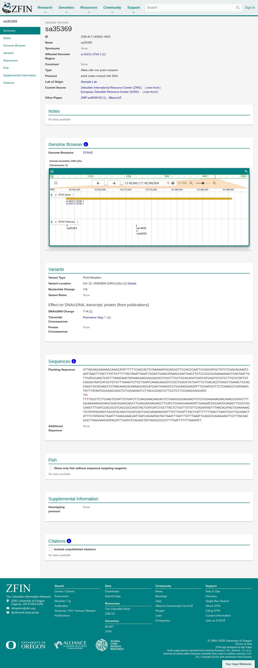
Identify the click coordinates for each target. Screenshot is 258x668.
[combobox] (193, 7)
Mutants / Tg (63, 601)
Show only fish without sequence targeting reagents (90, 468)
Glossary (211, 596)
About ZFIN (213, 605)
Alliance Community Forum (172, 605)
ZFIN (86, 152)
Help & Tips (213, 591)
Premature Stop (93, 317)
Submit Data (113, 596)
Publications (62, 615)
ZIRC (108, 613)
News (158, 591)
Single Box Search (217, 601)
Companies (162, 620)
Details (132, 283)
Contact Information (218, 615)
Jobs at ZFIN (214, 620)
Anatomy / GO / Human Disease (75, 610)
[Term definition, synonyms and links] (105, 317)
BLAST (109, 626)
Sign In (250, 7)
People (159, 610)
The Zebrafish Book (117, 608)
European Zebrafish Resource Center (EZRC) (110, 91)
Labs (158, 615)
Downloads (112, 591)
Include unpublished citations (75, 549)
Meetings (161, 596)
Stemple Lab (89, 81)
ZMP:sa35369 (90, 97)
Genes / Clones (64, 591)
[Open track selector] (57, 183)
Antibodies (61, 605)
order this (152, 87)
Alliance (113, 97)
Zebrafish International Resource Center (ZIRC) (112, 87)
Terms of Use (243, 643)
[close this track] (55, 194)
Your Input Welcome (238, 664)
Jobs (158, 601)
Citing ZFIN (213, 610)
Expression (62, 596)
